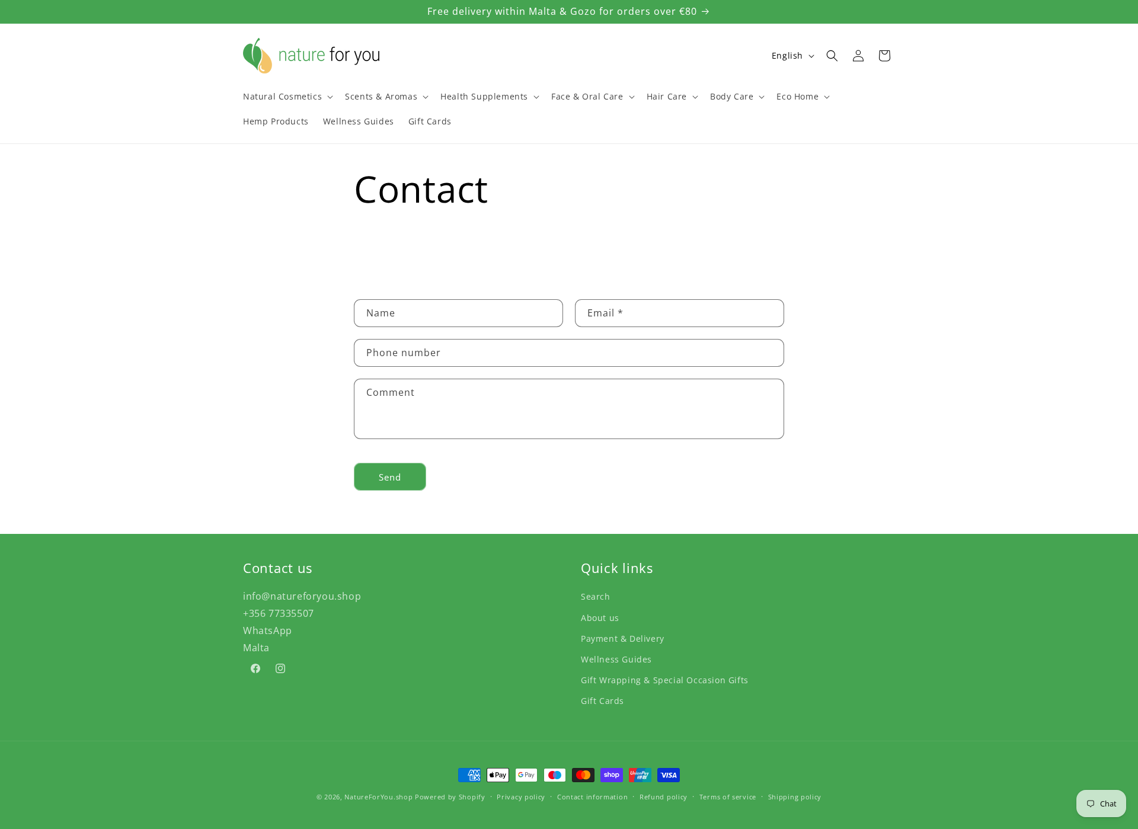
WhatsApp (267, 629)
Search (595, 595)
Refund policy (664, 796)
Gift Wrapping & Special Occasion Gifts (665, 679)
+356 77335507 (278, 612)
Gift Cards (602, 700)
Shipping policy (795, 796)
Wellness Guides (616, 658)
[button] (287, 96)
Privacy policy (521, 796)
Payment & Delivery (622, 638)
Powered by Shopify (450, 796)
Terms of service (727, 796)
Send (390, 477)
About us (600, 617)
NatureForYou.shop (378, 796)
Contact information (592, 796)
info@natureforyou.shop (302, 595)
